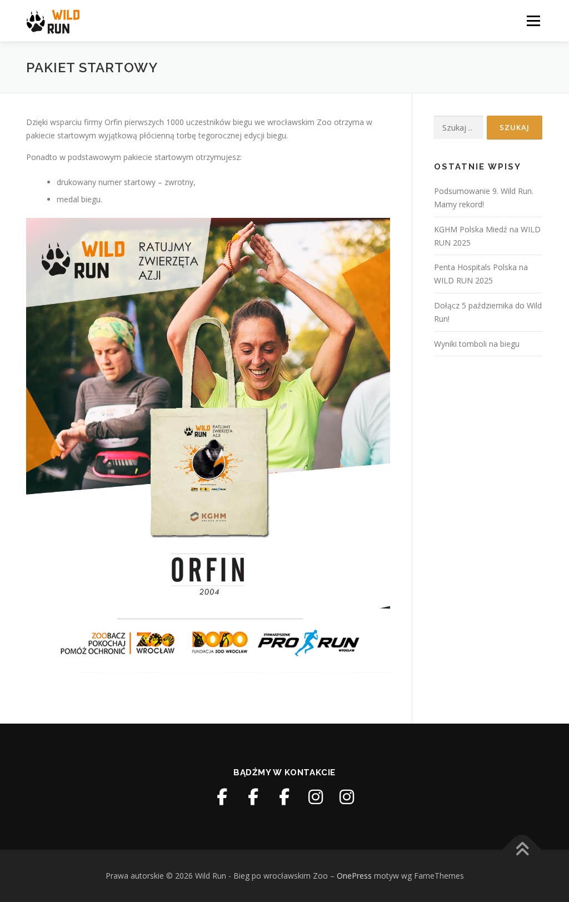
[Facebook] (222, 797)
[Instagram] (315, 797)
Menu (533, 21)
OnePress (354, 875)
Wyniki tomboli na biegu (477, 343)
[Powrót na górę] (522, 850)
